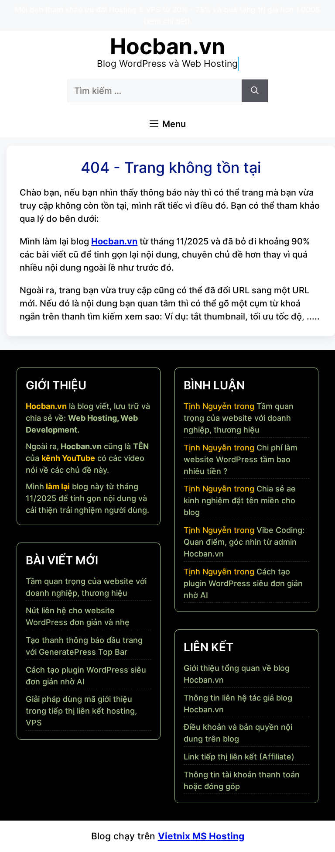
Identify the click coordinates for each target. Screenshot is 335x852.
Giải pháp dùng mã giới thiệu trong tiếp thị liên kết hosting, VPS (81, 710)
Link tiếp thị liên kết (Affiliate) (239, 756)
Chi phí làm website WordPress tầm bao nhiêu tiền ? (240, 459)
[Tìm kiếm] (255, 90)
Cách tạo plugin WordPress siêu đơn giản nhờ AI (243, 583)
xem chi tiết (166, 21)
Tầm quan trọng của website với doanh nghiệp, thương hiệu (239, 418)
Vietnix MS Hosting (201, 836)
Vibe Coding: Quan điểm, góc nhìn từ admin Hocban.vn (244, 542)
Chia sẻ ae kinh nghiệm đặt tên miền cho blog (240, 500)
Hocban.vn (167, 46)
